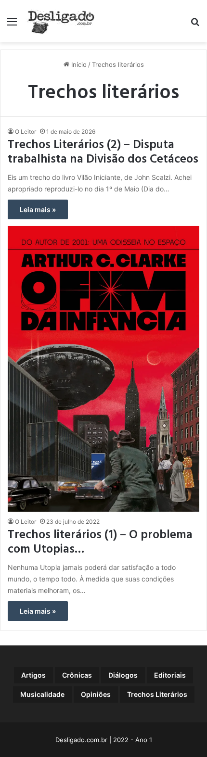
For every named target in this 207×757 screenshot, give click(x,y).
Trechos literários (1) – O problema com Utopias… (100, 542)
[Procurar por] (195, 25)
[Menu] (12, 25)
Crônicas (77, 675)
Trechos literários (157, 694)
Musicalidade (42, 694)
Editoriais (170, 675)
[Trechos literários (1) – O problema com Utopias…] (103, 369)
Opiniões (96, 694)
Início (78, 64)
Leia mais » (38, 209)
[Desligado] (61, 21)
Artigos (33, 675)
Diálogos (123, 675)
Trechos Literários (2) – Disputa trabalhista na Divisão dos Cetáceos (103, 152)
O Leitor (25, 131)
